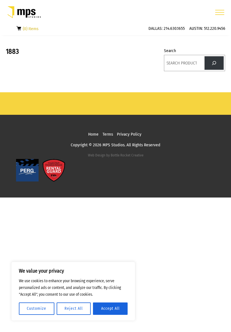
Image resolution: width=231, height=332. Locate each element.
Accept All (110, 308)
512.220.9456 (214, 28)
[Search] (214, 63)
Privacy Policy (129, 134)
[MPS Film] (24, 12)
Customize (36, 308)
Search (170, 50)
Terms (108, 134)
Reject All (74, 308)
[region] (73, 291)
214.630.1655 (174, 28)
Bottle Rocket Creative (127, 155)
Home (93, 134)
